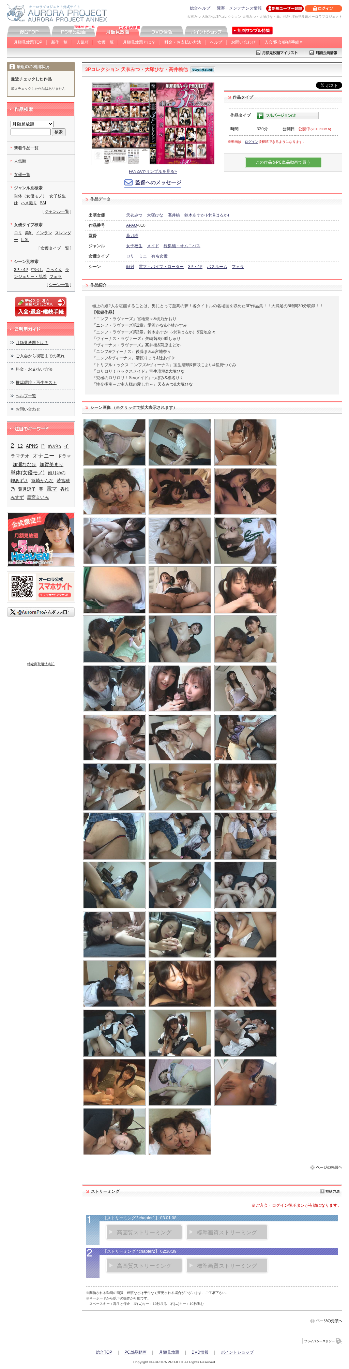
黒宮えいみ (38, 497)
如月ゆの (56, 472)
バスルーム (217, 266)
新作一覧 (59, 42)
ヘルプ (216, 42)
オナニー (44, 455)
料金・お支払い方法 (182, 42)
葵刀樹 (132, 235)
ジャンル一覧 (57, 211)
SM (43, 202)
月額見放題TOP (28, 42)
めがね (54, 446)
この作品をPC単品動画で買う (283, 162)
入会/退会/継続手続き (283, 42)
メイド (153, 245)
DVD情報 (200, 1352)
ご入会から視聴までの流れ (40, 356)
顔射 (130, 266)
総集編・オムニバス (182, 245)
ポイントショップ (237, 1352)
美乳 (29, 232)
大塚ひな (155, 215)
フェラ (238, 266)
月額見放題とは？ (139, 42)
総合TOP (104, 1352)
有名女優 (159, 256)
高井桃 (174, 215)
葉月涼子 (27, 489)
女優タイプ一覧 (55, 248)
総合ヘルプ (200, 8)
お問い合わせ (243, 42)
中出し (37, 269)
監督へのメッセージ (158, 182)
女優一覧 (105, 42)
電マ (51, 489)
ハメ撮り (29, 202)
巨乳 (25, 239)
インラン (44, 232)
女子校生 (134, 245)
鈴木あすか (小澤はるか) (206, 215)
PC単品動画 (135, 1352)
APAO (131, 225)
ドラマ (64, 456)
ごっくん (54, 269)
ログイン (251, 142)
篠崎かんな (42, 480)
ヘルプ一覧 (26, 395)
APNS (32, 446)
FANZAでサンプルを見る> (153, 171)
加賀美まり (51, 464)
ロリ (130, 256)
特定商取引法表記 (41, 664)
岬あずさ (19, 480)
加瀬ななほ (24, 464)
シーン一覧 (59, 284)
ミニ (143, 256)
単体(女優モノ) (28, 472)
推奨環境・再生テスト (36, 382)
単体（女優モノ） (30, 196)
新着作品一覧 (26, 148)
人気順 (82, 42)
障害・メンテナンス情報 (239, 8)
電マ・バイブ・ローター (161, 266)
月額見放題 (169, 1352)
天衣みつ (134, 215)
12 (20, 446)
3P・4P (195, 266)
